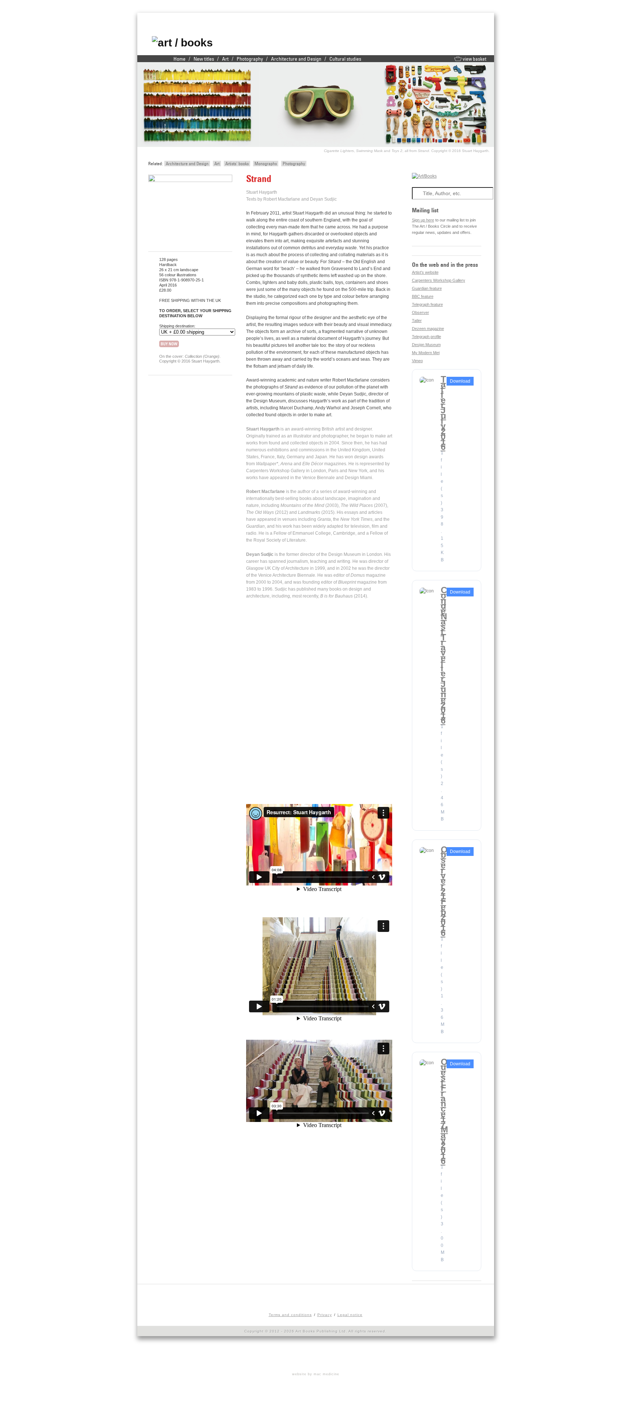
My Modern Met (426, 352)
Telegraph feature (427, 304)
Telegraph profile (426, 336)
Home (179, 59)
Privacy (324, 1315)
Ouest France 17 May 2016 (444, 1111)
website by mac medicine (315, 1374)
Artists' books (237, 163)
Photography (250, 59)
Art (225, 59)
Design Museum (426, 344)
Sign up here (423, 220)
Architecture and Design (296, 59)
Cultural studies (345, 59)
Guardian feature (427, 288)
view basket (474, 59)
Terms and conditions (290, 1315)
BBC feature (422, 296)
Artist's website (425, 272)
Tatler (417, 320)
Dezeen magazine (428, 328)
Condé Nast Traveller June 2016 (444, 655)
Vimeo (417, 361)
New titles (204, 59)
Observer (420, 312)
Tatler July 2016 (443, 413)
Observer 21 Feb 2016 (444, 891)
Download (460, 381)
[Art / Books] (182, 43)
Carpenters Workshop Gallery (438, 280)
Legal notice (350, 1315)
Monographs (266, 163)
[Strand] (190, 180)
